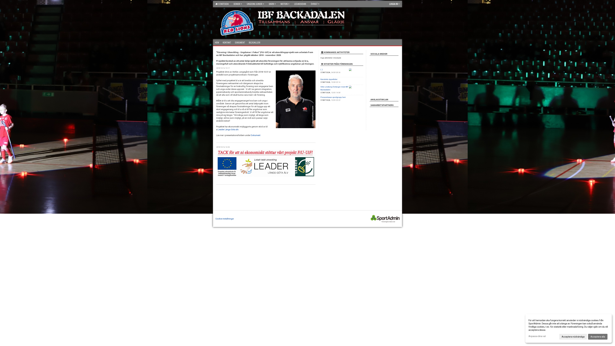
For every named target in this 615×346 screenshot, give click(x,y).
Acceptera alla (597, 336)
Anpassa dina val (537, 336)
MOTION (284, 4)
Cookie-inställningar (224, 219)
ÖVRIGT (314, 4)
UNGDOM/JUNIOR (254, 4)
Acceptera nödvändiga (573, 336)
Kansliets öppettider (328, 79)
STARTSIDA (223, 4)
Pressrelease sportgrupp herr (333, 97)
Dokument (255, 135)
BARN (271, 4)
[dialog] (568, 328)
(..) (321, 70)
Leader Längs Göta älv (228, 129)
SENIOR (237, 4)
